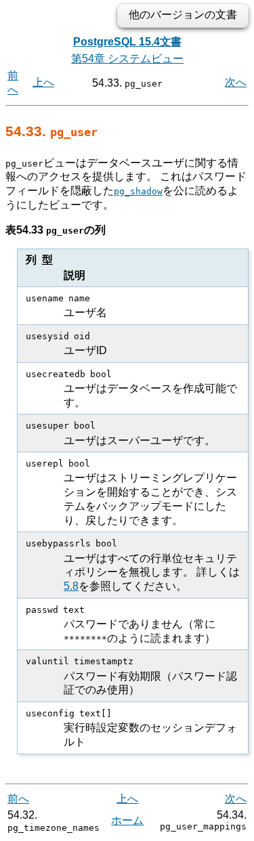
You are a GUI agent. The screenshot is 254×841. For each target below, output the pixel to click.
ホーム (127, 820)
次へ (236, 82)
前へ (18, 798)
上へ (43, 82)
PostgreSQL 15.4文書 (127, 41)
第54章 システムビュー (127, 58)
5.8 (71, 586)
